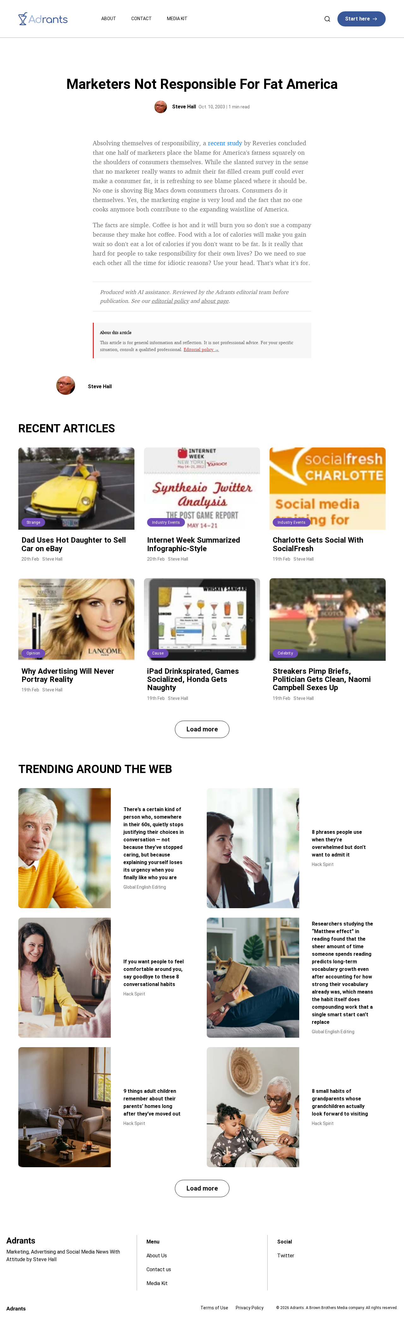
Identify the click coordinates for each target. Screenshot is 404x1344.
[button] (202, 729)
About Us (156, 1256)
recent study (225, 143)
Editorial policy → (201, 349)
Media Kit (177, 18)
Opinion (33, 653)
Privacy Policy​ (250, 1307)
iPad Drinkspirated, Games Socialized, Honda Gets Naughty (193, 679)
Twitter (285, 1256)
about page (215, 300)
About (108, 18)
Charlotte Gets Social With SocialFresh (318, 544)
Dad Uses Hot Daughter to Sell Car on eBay (73, 544)
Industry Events (166, 522)
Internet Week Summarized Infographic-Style (193, 544)
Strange (33, 522)
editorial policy (170, 300)
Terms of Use (214, 1307)
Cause (157, 653)
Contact (141, 18)
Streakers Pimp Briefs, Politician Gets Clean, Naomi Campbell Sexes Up (322, 679)
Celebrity (285, 653)
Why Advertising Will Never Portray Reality (67, 675)
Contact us (158, 1269)
